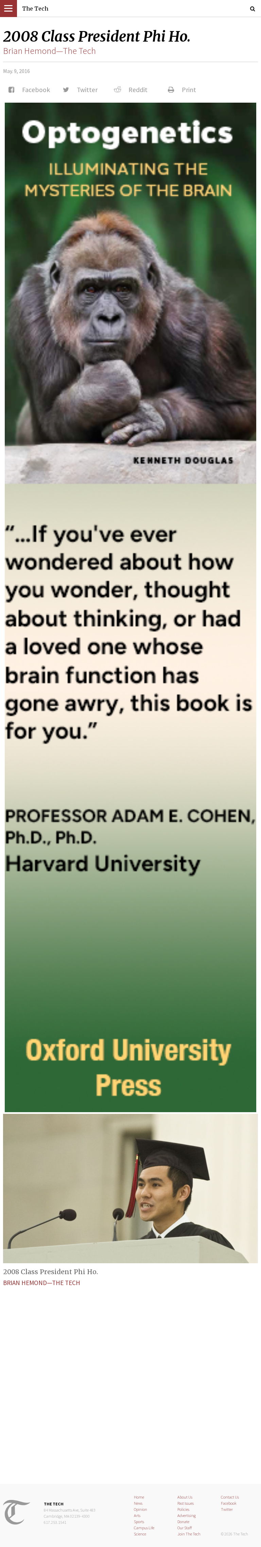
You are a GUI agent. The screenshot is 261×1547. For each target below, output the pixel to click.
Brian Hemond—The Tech (49, 50)
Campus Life (144, 1527)
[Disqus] (130, 1379)
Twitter (227, 1509)
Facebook (229, 1503)
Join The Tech (189, 1533)
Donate (183, 1521)
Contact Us (230, 1497)
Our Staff (184, 1527)
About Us (184, 1497)
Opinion (140, 1509)
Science (140, 1533)
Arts (137, 1515)
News (138, 1503)
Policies (183, 1509)
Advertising (186, 1515)
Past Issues (185, 1503)
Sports (139, 1521)
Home (139, 1497)
